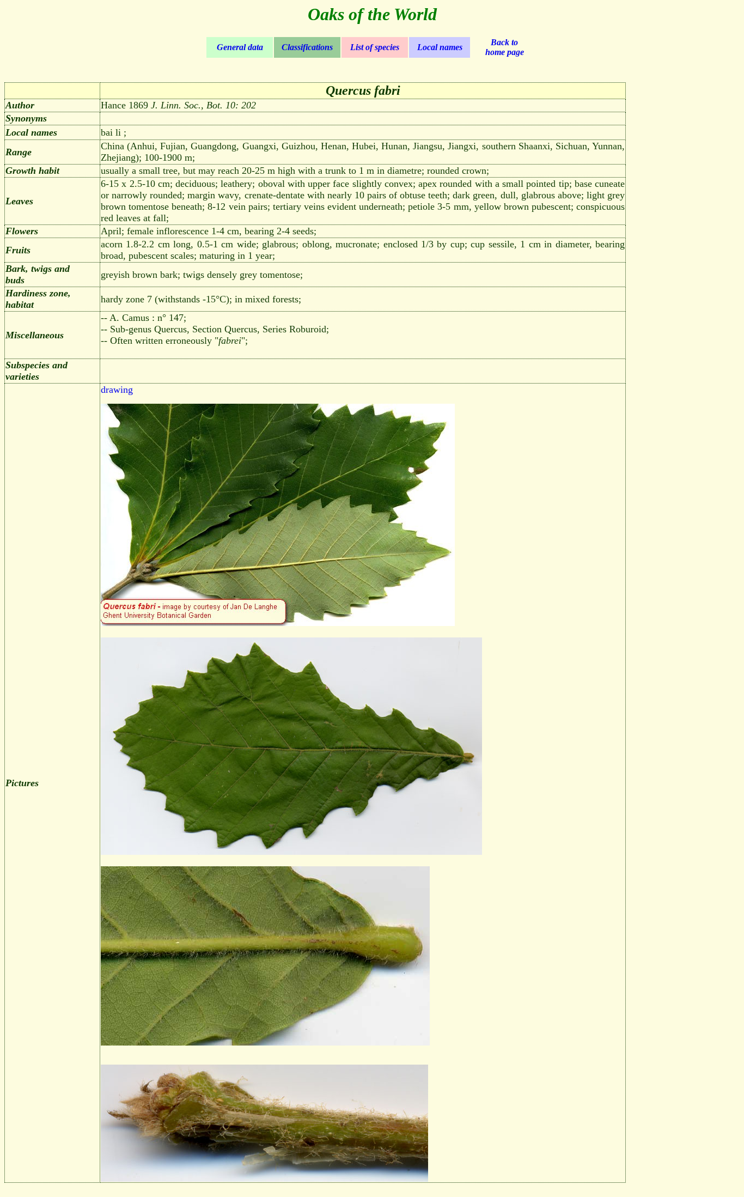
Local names (439, 47)
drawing (117, 389)
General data (240, 47)
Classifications (307, 47)
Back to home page (504, 47)
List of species (374, 47)
